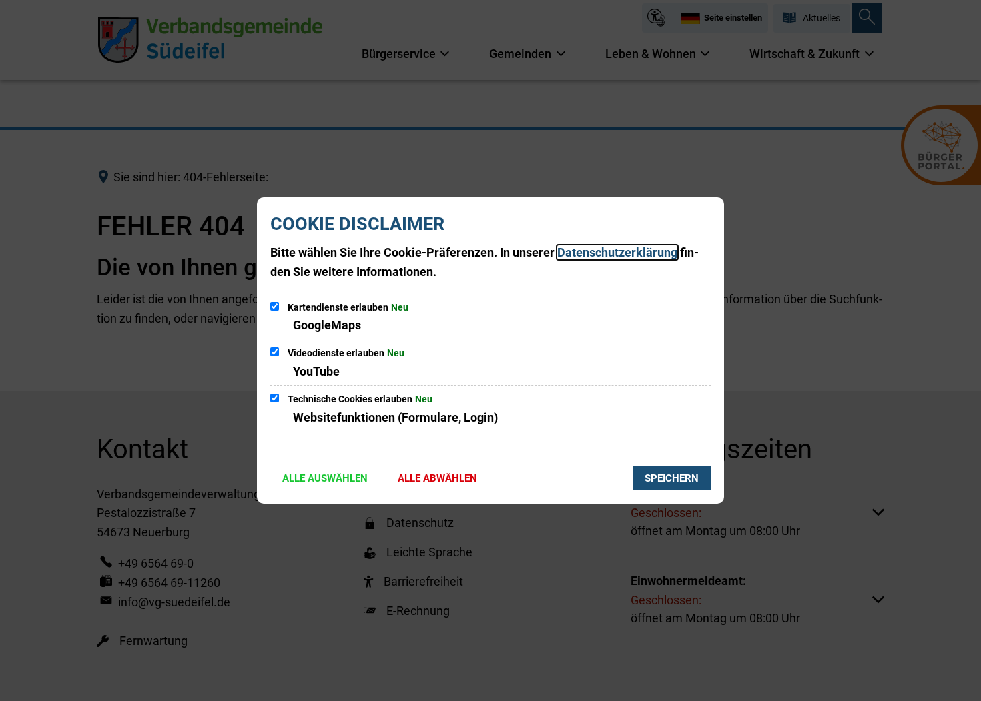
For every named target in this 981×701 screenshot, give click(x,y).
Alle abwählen (437, 478)
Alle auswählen (325, 478)
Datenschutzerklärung (617, 252)
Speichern (672, 478)
